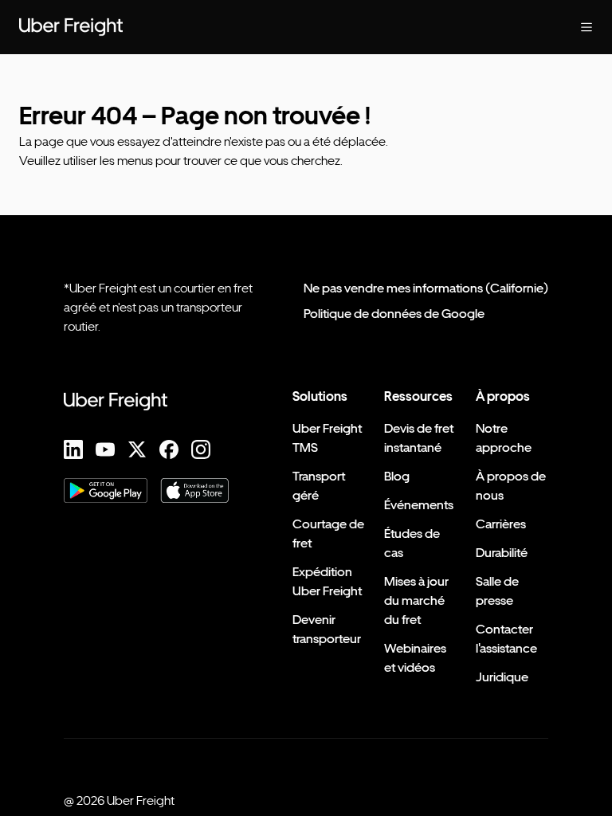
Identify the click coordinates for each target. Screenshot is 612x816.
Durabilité (502, 552)
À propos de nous (511, 486)
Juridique (502, 677)
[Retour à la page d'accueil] (71, 27)
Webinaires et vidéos (415, 658)
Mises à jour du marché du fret (416, 600)
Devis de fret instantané (418, 438)
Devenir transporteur (326, 629)
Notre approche (504, 438)
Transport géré (318, 486)
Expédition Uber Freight (327, 581)
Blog (397, 476)
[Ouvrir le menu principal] (586, 27)
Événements (418, 504)
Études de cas (412, 543)
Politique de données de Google (394, 313)
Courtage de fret (328, 533)
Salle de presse (497, 591)
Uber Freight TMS (327, 438)
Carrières (501, 524)
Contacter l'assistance (506, 639)
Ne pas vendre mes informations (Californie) (426, 288)
